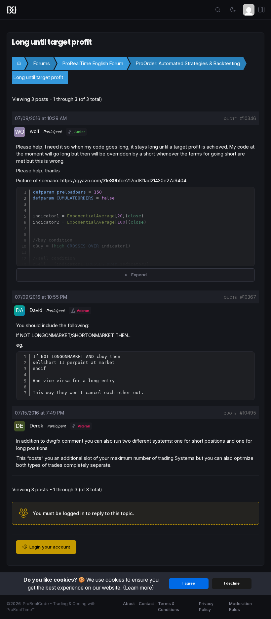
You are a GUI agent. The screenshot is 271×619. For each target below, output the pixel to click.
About (129, 603)
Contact (146, 603)
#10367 (248, 297)
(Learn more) (138, 587)
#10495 (248, 413)
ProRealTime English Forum (92, 63)
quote (230, 119)
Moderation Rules (240, 606)
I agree (188, 583)
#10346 (248, 118)
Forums (41, 63)
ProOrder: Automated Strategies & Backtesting (188, 63)
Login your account (49, 547)
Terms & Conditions (168, 606)
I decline (232, 583)
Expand (138, 274)
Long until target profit (38, 77)
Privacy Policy (206, 606)
